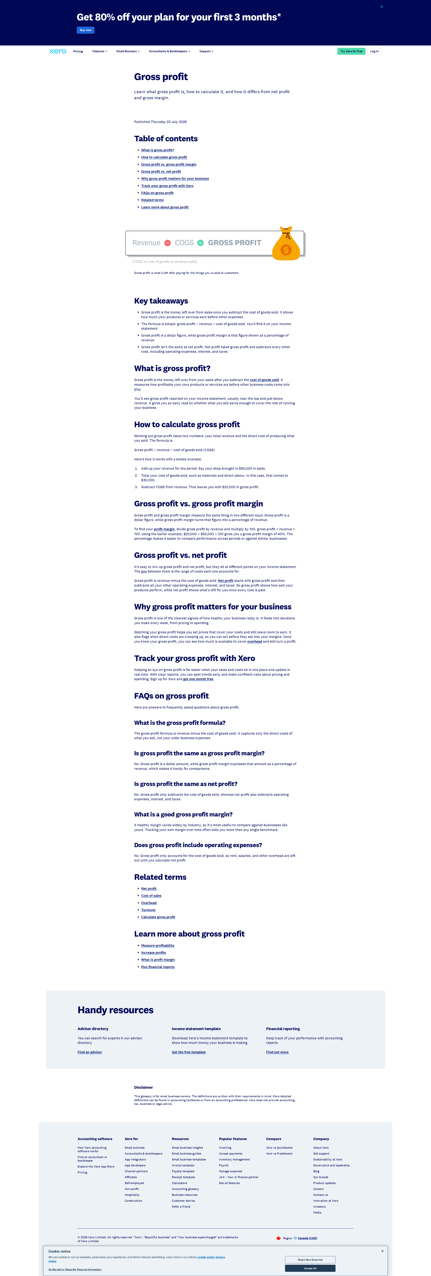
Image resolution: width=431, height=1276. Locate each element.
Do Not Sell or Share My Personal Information (75, 1269)
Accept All (310, 1268)
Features (98, 51)
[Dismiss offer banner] (381, 6)
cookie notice (206, 1257)
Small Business (126, 51)
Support (205, 51)
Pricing (78, 51)
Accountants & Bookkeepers (168, 51)
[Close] (382, 1251)
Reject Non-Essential (310, 1259)
